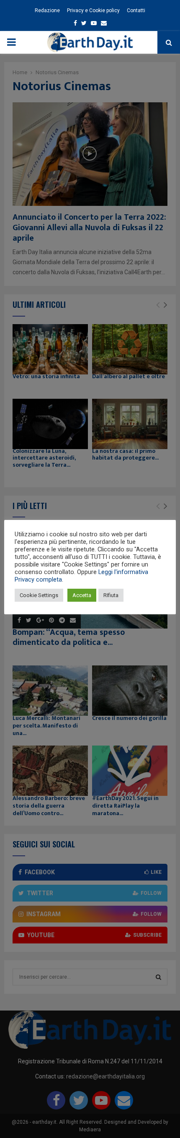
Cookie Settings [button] (39, 595)
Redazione (47, 10)
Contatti (136, 10)
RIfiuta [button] (110, 595)
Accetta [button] (81, 595)
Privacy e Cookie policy (93, 10)
